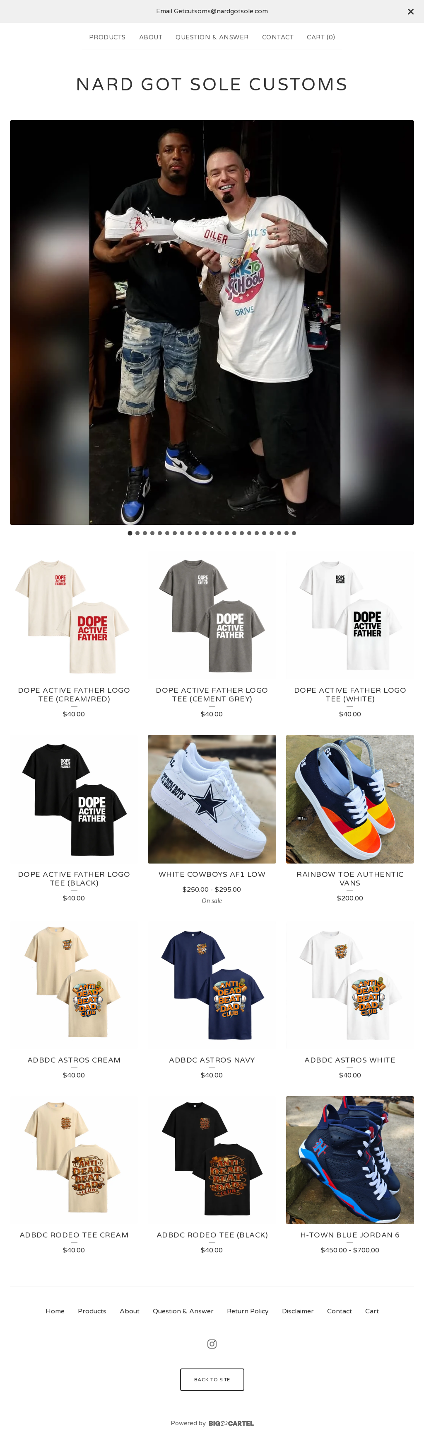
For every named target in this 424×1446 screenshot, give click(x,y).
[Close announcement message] (410, 11)
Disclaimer (298, 1311)
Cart (372, 1311)
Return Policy (248, 1311)
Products (107, 37)
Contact (278, 37)
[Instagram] (212, 1344)
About (151, 37)
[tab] (130, 533)
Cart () (321, 37)
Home (55, 1311)
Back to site (212, 1380)
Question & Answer (212, 37)
